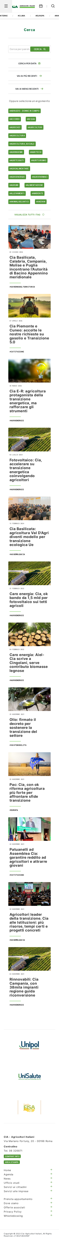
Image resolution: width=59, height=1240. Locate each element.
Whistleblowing (13, 1215)
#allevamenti (17, 193)
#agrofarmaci (40, 177)
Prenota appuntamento (18, 1199)
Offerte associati (14, 1207)
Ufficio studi (11, 1182)
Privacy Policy (13, 1211)
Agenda (8, 1174)
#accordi (15, 119)
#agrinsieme (16, 152)
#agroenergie (17, 177)
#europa (40, 16)
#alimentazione (34, 185)
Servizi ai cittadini (15, 1187)
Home (7, 1170)
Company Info (12, 1156)
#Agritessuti (17, 160)
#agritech (35, 152)
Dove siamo (11, 1203)
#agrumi (14, 185)
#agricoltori (35, 127)
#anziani (40, 202)
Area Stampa (12, 1162)
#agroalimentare (19, 169)
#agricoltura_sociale (22, 144)
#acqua (31, 119)
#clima (21, 16)
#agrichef (15, 127)
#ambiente (37, 193)
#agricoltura (17, 136)
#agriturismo (38, 160)
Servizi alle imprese (16, 1191)
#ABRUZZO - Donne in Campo (24, 111)
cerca (38, 49)
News (7, 1178)
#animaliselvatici (19, 202)
